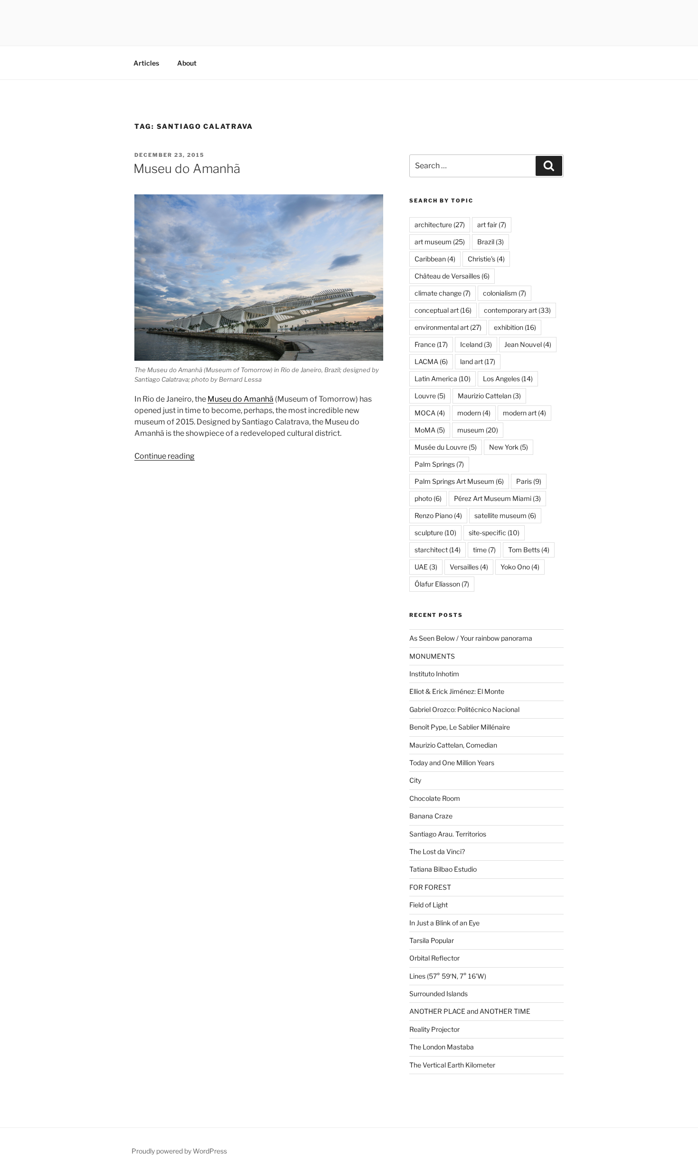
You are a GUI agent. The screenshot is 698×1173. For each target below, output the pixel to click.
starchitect (438, 550)
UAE (426, 567)
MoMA (430, 430)
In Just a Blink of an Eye (444, 923)
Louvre (430, 396)
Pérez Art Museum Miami (497, 498)
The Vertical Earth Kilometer (452, 1065)
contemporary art (517, 310)
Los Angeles (508, 379)
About (187, 63)
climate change (443, 293)
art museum (440, 242)
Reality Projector (434, 1029)
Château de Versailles (452, 276)
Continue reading (164, 456)
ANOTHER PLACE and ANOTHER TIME (469, 1011)
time (484, 550)
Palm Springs (439, 464)
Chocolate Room (434, 798)
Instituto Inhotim (434, 674)
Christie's (486, 259)
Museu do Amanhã (186, 168)
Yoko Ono (519, 567)
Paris (528, 481)
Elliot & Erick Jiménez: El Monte (456, 691)
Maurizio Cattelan (489, 396)
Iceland (476, 344)
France (431, 344)
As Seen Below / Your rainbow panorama (470, 638)
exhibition (515, 327)
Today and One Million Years (451, 763)
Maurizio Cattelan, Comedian (453, 745)
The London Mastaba (441, 1047)
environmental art (448, 327)
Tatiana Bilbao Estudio (443, 869)
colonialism (504, 293)
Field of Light (428, 905)
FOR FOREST (430, 887)
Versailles (469, 567)
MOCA (430, 413)
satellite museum (505, 515)
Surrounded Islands (438, 994)
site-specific (494, 533)
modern (473, 413)
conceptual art (443, 310)
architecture (440, 225)
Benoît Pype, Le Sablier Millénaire (459, 727)
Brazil (490, 242)
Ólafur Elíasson (442, 584)
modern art (524, 413)
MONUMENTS (432, 656)
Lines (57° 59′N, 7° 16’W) (447, 976)
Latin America (443, 379)
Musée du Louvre (446, 447)
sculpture (435, 533)
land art (477, 361)
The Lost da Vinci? (437, 851)
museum (477, 430)
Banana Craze (431, 816)
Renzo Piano (438, 515)
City (415, 780)
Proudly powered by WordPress (179, 1151)
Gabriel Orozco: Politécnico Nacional (464, 709)
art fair (491, 225)
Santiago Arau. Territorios (447, 834)
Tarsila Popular (431, 940)
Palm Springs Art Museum (459, 481)
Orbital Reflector (434, 958)
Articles (146, 63)
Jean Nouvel (527, 344)
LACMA (431, 361)
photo (428, 498)
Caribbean (435, 259)
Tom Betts (528, 550)
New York (508, 447)
